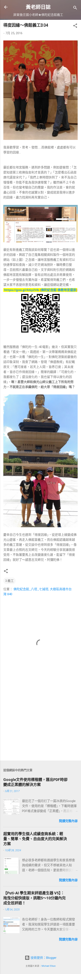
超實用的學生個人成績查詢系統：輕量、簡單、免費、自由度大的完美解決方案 (35, 839)
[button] (75, 26)
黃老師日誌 (38, 7)
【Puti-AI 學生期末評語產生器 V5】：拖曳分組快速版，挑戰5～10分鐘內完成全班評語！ (34, 898)
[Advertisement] (40, 724)
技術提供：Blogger (43, 958)
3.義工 (9, 581)
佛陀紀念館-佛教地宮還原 (58, 290)
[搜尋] (75, 8)
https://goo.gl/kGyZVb (21, 290)
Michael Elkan (49, 966)
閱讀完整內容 (68, 821)
